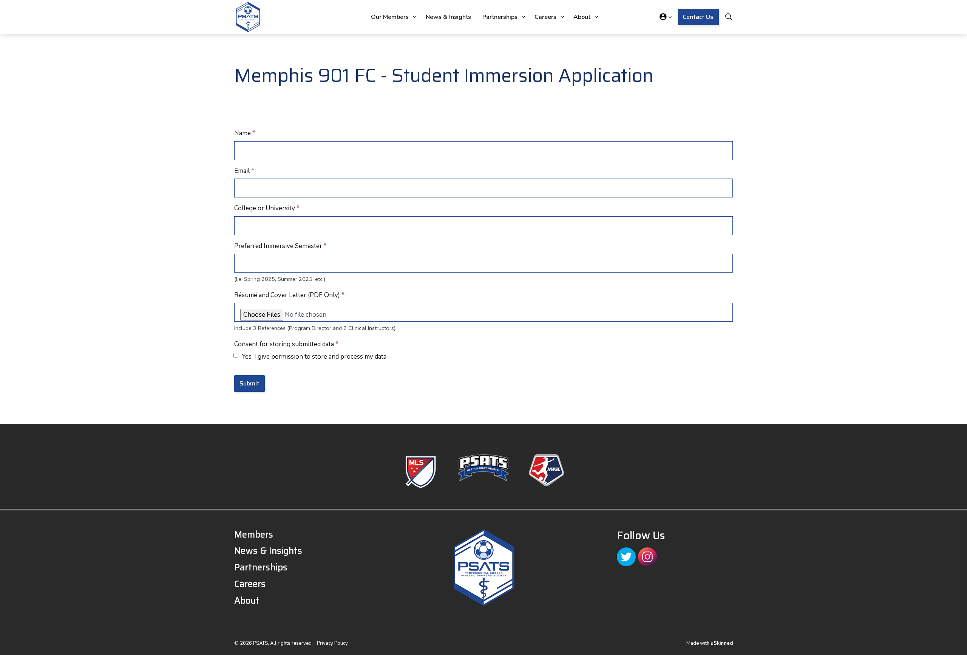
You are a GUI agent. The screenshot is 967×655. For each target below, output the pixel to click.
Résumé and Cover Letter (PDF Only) (289, 295)
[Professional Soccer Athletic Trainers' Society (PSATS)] (248, 17)
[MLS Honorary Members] (484, 467)
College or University (267, 208)
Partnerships (499, 17)
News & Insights (448, 17)
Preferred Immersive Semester (280, 246)
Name (244, 133)
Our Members (390, 17)
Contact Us (698, 17)
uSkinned (722, 643)
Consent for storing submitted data (286, 344)
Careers (545, 17)
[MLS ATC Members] (420, 472)
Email (244, 170)
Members (253, 534)
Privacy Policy (332, 643)
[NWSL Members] (546, 470)
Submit (249, 383)
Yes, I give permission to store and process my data (314, 356)
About (581, 17)
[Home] (483, 567)
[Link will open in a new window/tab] (626, 556)
